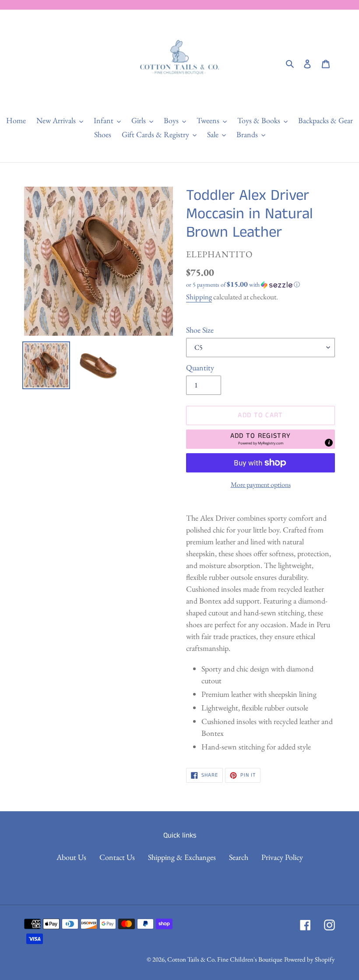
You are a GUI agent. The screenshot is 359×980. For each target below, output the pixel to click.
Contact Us (117, 857)
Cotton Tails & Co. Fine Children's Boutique (224, 959)
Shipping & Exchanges (182, 857)
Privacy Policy (282, 857)
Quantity (200, 367)
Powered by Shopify (309, 959)
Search (238, 857)
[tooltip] (329, 443)
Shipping (199, 297)
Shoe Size (200, 330)
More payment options (261, 484)
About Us (71, 857)
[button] (243, 284)
